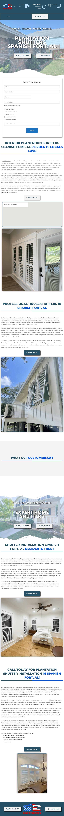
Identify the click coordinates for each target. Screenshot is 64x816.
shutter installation (31, 559)
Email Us (21, 5)
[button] (8, 16)
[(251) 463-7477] (59, 6)
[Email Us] (27, 6)
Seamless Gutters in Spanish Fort (14, 735)
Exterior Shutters (10, 114)
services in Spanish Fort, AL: (26, 733)
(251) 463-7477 (52, 5)
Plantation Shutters (11, 119)
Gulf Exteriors (6, 161)
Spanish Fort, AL (5, 192)
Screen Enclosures (11, 117)
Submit (32, 130)
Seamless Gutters (10, 109)
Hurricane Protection (11, 111)
